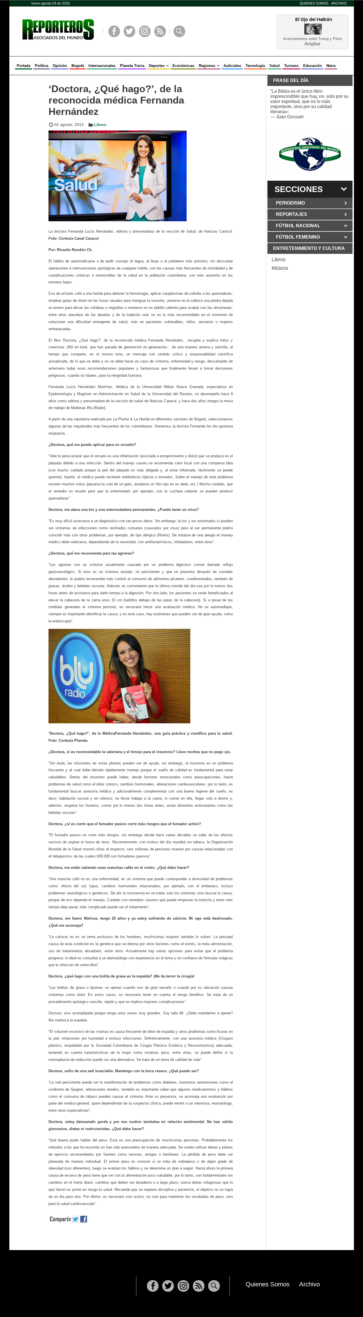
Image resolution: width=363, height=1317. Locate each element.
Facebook (114, 31)
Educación (312, 66)
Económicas (183, 66)
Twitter (129, 31)
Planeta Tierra (132, 66)
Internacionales (101, 66)
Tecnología (255, 66)
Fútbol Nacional (298, 225)
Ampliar (312, 43)
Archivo (339, 3)
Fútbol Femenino (298, 237)
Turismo (291, 66)
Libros (100, 124)
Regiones (207, 66)
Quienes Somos (314, 3)
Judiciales (232, 66)
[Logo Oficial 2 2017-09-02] (310, 154)
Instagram (145, 31)
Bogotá (77, 66)
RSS (160, 31)
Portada (23, 66)
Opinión (60, 66)
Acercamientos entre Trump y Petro (312, 39)
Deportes (156, 66)
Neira (330, 66)
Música (280, 268)
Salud (274, 66)
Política (41, 66)
